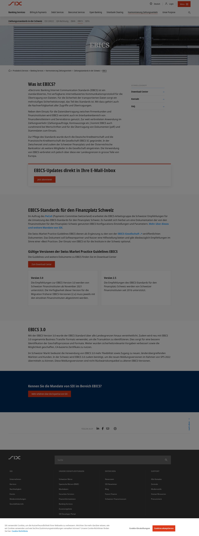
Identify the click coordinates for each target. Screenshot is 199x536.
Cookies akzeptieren (164, 528)
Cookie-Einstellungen (139, 528)
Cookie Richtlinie (20, 531)
